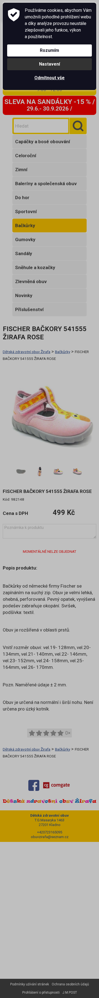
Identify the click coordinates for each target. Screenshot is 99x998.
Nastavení (49, 64)
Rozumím (49, 50)
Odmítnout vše (49, 77)
